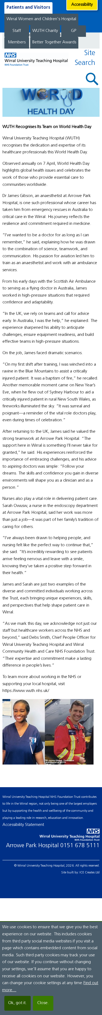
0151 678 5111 (80, 846)
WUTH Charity (45, 31)
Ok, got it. (17, 1003)
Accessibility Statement (23, 825)
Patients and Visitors (28, 7)
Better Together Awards (54, 42)
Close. (43, 1003)
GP (73, 31)
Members (17, 42)
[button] (92, 79)
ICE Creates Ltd (89, 872)
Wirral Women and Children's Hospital (41, 19)
